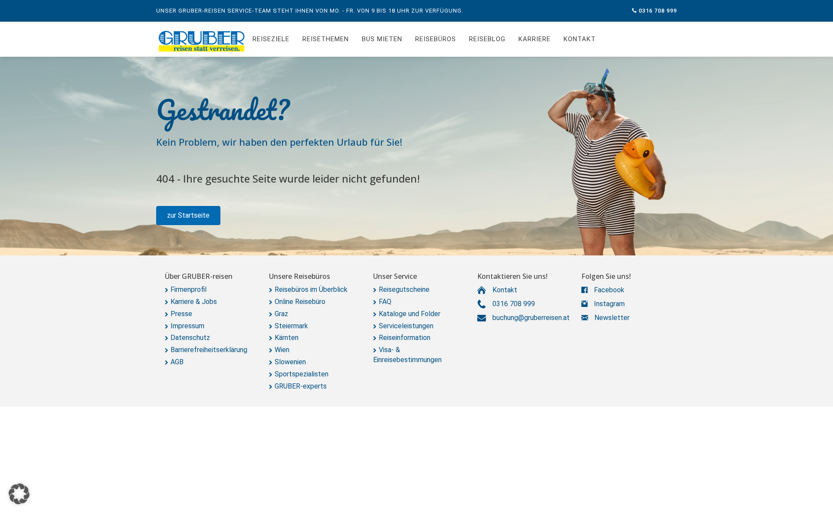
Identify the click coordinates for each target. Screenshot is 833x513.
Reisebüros (435, 39)
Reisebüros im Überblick (311, 289)
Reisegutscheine (404, 289)
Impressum (187, 326)
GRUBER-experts (301, 386)
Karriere (534, 39)
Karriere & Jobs (194, 301)
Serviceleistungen (406, 326)
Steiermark (291, 326)
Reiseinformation (404, 337)
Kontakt (580, 39)
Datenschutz (190, 337)
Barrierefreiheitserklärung (209, 350)
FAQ (385, 301)
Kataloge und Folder (409, 314)
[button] (188, 215)
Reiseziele (271, 39)
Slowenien (290, 362)
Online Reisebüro (300, 301)
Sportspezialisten (301, 374)
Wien (282, 350)
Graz (281, 314)
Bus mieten (382, 39)
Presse (181, 314)
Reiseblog (487, 39)
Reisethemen (325, 39)
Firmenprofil (189, 289)
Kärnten (286, 337)
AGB (177, 362)
